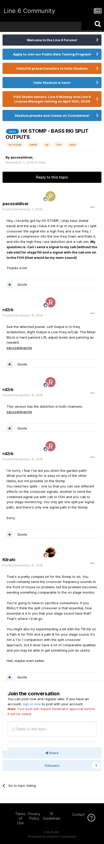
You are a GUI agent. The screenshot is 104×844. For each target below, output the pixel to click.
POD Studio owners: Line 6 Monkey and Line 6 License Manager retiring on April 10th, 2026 (52, 99)
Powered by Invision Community (52, 836)
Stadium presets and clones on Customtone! (52, 115)
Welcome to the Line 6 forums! (52, 40)
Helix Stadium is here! (52, 83)
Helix (42, 162)
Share (53, 753)
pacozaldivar (21, 157)
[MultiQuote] (10, 285)
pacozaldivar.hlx (19, 348)
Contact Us (81, 814)
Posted (22, 209)
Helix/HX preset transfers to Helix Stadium (52, 68)
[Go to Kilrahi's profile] (50, 552)
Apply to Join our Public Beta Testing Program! (52, 54)
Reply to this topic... (32, 729)
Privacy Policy (34, 816)
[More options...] (92, 207)
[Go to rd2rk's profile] (50, 302)
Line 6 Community (29, 10)
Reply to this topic (52, 177)
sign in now (32, 704)
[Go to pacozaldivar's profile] (50, 196)
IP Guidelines (51, 816)
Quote (22, 284)
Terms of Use (20, 818)
